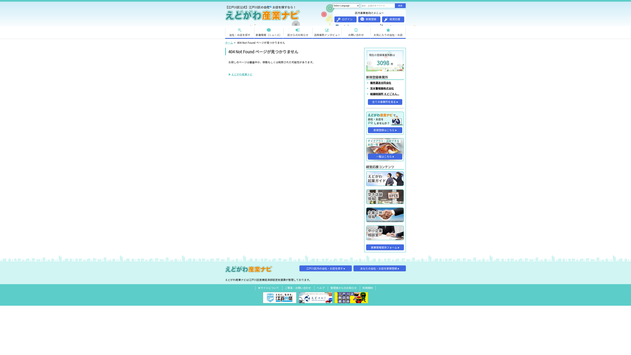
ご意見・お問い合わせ (298, 288)
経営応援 (395, 19)
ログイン (347, 19)
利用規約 (367, 288)
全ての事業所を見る (384, 102)
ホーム (229, 43)
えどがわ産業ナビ (241, 74)
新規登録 (371, 19)
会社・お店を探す (239, 35)
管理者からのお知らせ (343, 288)
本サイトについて (268, 288)
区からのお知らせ (297, 35)
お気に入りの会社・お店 (388, 35)
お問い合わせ (356, 35)
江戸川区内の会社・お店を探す (324, 268)
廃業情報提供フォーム (384, 247)
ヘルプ (321, 288)
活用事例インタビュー (327, 35)
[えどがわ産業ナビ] (263, 20)
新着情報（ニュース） (269, 35)
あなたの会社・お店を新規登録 (378, 268)
